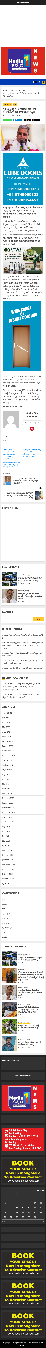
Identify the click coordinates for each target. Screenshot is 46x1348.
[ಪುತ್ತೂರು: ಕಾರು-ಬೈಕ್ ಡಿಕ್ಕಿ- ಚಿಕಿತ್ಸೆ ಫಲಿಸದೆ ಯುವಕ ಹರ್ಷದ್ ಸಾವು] (9, 1026)
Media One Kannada (11, 116)
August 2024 (7, 826)
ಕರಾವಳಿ (20, 575)
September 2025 (9, 765)
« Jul (3, 1221)
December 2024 (8, 808)
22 (23, 1212)
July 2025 (6, 774)
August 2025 (7, 770)
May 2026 (6, 727)
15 (23, 1208)
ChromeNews (33, 1342)
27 (11, 1217)
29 (23, 1217)
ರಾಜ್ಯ (14, 105)
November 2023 (8, 869)
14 (17, 1208)
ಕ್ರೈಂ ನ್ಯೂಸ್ (6, 913)
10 (35, 1203)
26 (5, 1217)
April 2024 (6, 845)
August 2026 (7, 713)
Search (7, 612)
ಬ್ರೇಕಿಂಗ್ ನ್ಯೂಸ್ (7, 105)
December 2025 (8, 751)
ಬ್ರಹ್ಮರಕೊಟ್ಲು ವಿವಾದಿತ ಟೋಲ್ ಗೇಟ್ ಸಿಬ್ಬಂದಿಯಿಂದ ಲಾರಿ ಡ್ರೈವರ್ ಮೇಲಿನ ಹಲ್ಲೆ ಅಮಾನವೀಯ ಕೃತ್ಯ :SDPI (21, 686)
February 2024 (8, 855)
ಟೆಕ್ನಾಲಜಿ (5, 918)
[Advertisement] (23, 27)
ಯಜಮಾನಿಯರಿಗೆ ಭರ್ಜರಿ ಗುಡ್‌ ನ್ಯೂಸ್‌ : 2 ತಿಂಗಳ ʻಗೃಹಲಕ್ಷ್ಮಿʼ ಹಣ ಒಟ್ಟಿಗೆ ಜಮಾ (12, 464)
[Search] (39, 82)
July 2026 (6, 717)
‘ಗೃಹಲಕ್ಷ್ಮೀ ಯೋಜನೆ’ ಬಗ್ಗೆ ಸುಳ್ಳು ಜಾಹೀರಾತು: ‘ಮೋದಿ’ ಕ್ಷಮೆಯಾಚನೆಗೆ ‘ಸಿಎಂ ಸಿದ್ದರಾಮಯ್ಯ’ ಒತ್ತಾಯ (32, 453)
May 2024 (6, 841)
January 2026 (7, 746)
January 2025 (7, 803)
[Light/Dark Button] (35, 82)
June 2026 (6, 722)
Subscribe (43, 82)
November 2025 (8, 755)
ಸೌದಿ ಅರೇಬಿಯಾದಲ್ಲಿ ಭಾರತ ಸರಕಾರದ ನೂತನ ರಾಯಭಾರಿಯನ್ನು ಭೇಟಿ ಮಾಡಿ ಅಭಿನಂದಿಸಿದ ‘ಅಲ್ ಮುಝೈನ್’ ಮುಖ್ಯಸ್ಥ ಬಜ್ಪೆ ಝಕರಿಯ (22, 645)
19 (5, 1212)
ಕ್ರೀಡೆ (3, 909)
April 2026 (6, 732)
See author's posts (32, 422)
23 (29, 1212)
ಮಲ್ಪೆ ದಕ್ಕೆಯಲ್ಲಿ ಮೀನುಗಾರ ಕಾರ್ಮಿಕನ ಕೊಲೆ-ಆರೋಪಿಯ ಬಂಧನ (30, 1043)
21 (17, 1212)
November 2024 (8, 812)
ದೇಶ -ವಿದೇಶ (6, 923)
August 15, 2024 (26, 116)
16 (29, 1208)
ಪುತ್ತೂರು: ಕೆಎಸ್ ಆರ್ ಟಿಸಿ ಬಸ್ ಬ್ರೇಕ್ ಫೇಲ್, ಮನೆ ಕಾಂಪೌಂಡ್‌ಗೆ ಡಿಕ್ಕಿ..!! (30, 579)
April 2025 (6, 789)
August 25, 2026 (25, 1047)
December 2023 (8, 864)
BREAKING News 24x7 (10, 1060)
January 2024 (7, 860)
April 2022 (6, 883)
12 (5, 1208)
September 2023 (9, 878)
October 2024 (7, 817)
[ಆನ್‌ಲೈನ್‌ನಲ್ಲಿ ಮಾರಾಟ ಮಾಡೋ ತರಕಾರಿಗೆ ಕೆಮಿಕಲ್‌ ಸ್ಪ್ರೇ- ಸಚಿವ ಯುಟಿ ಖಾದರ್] (9, 596)
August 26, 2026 (26, 583)
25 (41, 1212)
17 (35, 1208)
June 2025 (6, 779)
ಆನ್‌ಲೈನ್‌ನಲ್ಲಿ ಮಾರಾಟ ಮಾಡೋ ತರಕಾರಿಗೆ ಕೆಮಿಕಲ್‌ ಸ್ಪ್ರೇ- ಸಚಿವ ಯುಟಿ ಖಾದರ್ (30, 596)
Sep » (42, 1221)
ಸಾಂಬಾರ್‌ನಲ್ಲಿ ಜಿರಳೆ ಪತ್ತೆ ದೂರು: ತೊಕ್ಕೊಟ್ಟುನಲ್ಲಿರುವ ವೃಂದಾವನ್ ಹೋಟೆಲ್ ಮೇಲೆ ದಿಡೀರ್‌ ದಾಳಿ (28, 1009)
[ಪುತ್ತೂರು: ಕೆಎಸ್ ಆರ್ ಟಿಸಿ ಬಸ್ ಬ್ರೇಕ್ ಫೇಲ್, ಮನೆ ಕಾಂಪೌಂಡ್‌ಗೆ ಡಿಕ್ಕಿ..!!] (9, 579)
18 (41, 1208)
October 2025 (7, 760)
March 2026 (7, 736)
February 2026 (8, 741)
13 (11, 1208)
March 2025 (7, 793)
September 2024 (9, 822)
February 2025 (8, 798)
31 (35, 1217)
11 (41, 1203)
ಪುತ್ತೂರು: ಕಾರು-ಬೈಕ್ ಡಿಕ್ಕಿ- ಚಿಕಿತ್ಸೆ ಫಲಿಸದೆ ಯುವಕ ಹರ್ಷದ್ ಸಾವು (22, 668)
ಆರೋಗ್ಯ (5, 899)
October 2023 (7, 874)
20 (11, 1212)
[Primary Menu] (2, 82)
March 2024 (7, 850)
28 (17, 1217)
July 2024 (6, 831)
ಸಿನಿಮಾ (4, 937)
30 (29, 1217)
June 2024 (6, 836)
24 (35, 1212)
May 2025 (6, 784)
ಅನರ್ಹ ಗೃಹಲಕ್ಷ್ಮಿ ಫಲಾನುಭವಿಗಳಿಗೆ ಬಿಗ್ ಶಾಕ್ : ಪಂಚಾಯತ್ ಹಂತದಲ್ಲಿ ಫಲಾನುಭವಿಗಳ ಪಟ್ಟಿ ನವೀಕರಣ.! (11, 454)
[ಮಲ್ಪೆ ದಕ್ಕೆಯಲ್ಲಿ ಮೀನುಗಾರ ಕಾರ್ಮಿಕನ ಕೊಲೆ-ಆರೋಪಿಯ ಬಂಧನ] (9, 1043)
